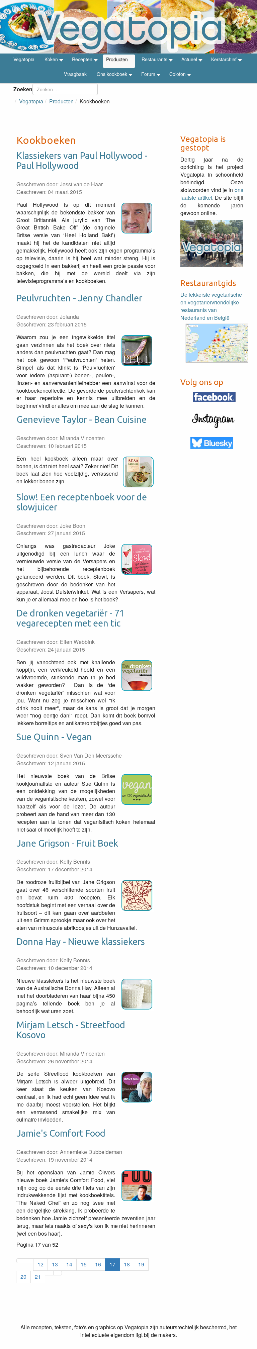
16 (98, 1264)
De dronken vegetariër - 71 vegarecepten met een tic (70, 618)
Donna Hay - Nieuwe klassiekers (80, 942)
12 (40, 1264)
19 (141, 1264)
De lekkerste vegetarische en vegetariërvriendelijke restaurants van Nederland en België (211, 306)
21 (38, 1276)
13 (55, 1264)
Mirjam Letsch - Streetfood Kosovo (70, 1030)
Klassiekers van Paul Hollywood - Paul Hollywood (82, 161)
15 (84, 1264)
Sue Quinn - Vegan (54, 737)
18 (127, 1264)
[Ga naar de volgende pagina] (49, 1273)
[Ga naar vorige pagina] (29, 1260)
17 (112, 1264)
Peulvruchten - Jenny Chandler (79, 298)
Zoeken (22, 89)
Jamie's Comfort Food (60, 1133)
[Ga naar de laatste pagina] (57, 1273)
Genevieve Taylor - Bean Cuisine (81, 419)
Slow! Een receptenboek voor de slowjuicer (81, 502)
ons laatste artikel (211, 193)
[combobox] (65, 89)
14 (69, 1264)
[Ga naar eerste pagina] (20, 1260)
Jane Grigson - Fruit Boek (67, 843)
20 (23, 1276)
